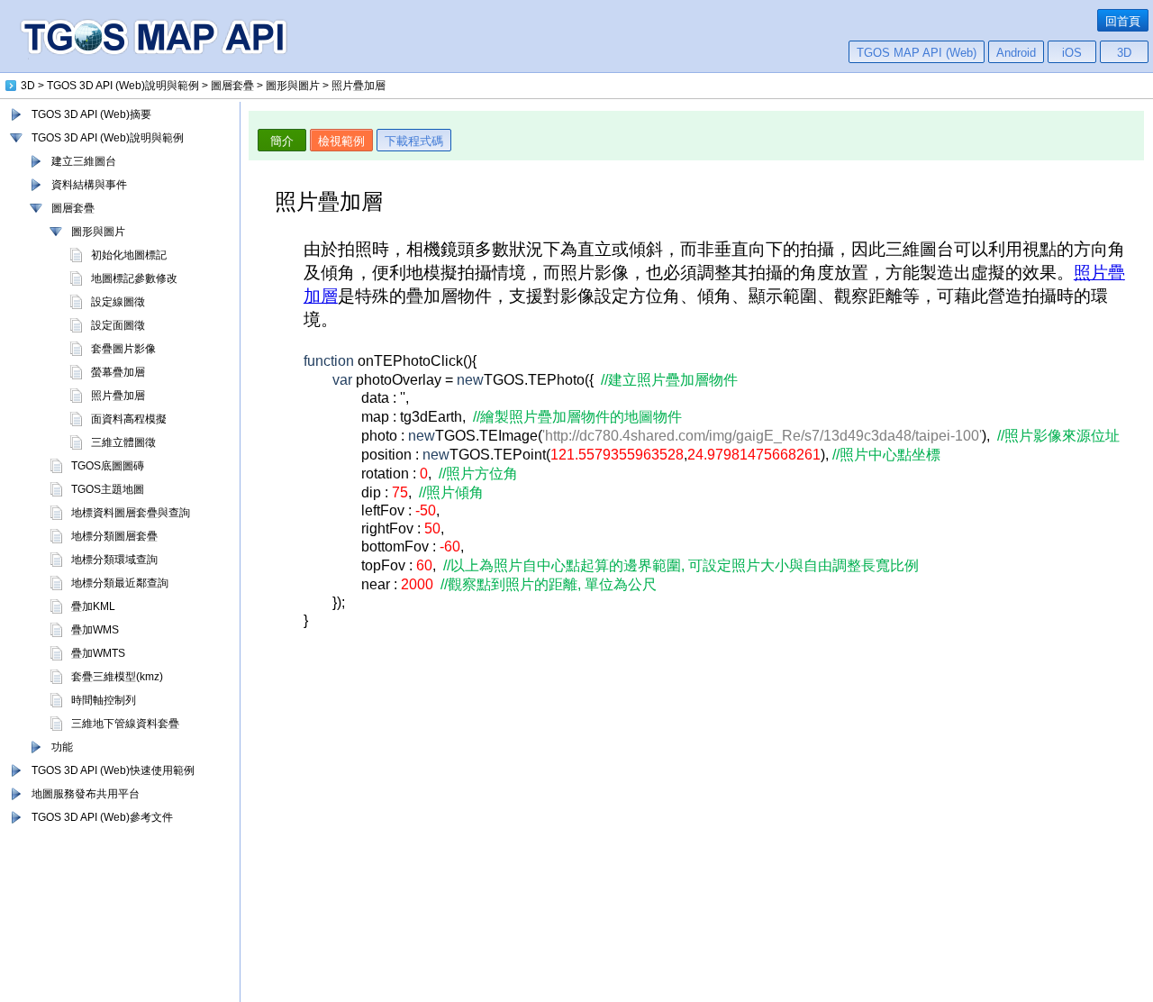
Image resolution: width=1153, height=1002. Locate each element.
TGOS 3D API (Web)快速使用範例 (113, 770)
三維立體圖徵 (123, 442)
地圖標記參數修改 (134, 278)
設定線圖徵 (118, 302)
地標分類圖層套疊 (114, 536)
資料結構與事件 (89, 184)
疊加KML (93, 606)
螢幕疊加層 (118, 372)
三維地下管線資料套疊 (125, 723)
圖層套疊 (73, 208)
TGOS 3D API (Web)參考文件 (102, 817)
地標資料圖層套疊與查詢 (130, 512)
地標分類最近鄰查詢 (119, 583)
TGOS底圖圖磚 (107, 466)
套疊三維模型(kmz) (117, 676)
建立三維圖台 (83, 161)
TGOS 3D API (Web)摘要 (91, 114)
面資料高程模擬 (129, 419)
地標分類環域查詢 (114, 559)
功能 (62, 747)
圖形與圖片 (98, 231)
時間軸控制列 (103, 700)
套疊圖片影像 (123, 348)
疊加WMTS (98, 653)
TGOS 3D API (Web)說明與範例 (108, 138)
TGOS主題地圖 (107, 489)
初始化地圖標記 (129, 255)
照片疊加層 (118, 395)
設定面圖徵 (118, 325)
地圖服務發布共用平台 (86, 794)
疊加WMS (95, 630)
